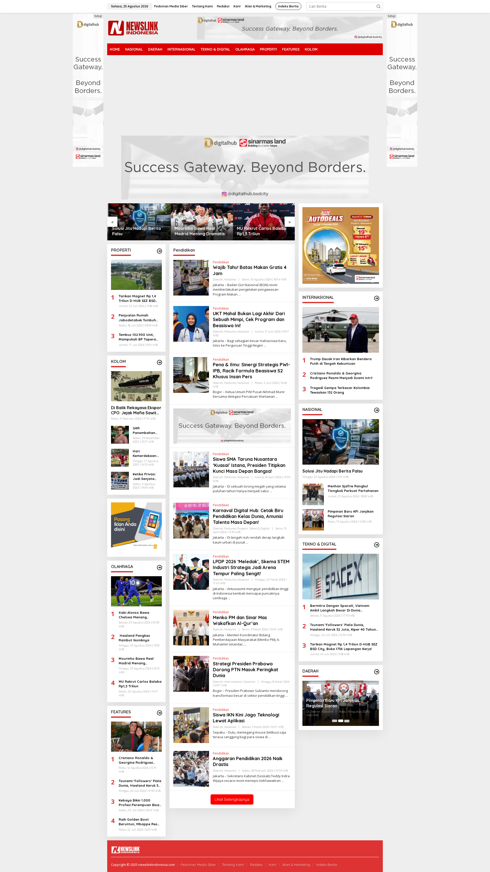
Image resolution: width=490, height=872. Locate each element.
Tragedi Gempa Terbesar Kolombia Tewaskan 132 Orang (340, 389)
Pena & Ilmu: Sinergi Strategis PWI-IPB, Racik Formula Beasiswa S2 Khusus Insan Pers (251, 371)
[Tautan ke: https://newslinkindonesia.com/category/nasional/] (377, 410)
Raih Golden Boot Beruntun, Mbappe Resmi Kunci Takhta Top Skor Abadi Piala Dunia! (140, 821)
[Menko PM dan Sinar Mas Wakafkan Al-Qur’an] (245, 644)
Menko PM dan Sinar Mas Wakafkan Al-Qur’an (240, 620)
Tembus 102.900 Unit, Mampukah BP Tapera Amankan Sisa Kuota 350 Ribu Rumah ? (140, 337)
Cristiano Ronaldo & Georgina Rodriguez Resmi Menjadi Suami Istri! (136, 760)
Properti (242, 528)
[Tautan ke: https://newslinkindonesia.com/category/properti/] (159, 251)
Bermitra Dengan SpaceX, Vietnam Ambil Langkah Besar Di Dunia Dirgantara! (339, 607)
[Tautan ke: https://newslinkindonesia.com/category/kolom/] (159, 362)
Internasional (233, 682)
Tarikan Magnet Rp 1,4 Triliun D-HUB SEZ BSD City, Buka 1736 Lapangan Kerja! (137, 298)
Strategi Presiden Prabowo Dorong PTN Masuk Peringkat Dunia (245, 670)
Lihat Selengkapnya (232, 799)
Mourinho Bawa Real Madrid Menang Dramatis (199, 231)
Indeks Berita (326, 865)
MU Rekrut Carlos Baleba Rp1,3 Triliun (261, 231)
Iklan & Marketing (296, 865)
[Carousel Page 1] (334, 721)
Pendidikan (221, 262)
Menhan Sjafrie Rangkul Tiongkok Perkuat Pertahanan (353, 488)
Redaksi (256, 865)
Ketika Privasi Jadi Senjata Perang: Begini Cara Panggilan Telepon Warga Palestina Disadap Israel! (146, 476)
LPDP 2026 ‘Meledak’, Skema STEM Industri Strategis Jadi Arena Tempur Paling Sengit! (251, 567)
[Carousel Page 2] (340, 721)
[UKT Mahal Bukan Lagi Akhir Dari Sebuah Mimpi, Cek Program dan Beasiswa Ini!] (265, 345)
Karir (272, 865)
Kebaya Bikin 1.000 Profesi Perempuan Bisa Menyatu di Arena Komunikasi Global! (139, 802)
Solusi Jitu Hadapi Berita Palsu (135, 231)
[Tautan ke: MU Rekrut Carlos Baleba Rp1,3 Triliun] (263, 221)
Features (230, 331)
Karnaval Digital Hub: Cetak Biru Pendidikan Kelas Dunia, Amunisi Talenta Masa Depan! (248, 516)
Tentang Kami (233, 865)
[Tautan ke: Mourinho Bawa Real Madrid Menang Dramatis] (201, 221)
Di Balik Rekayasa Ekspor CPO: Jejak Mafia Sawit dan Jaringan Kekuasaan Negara (136, 410)
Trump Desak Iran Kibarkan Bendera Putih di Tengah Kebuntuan (341, 361)
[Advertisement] (245, 97)
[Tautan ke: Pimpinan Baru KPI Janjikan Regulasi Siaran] (313, 519)
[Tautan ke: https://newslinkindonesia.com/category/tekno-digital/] (377, 545)
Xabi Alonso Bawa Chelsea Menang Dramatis (134, 614)
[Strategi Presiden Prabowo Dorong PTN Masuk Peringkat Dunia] (286, 695)
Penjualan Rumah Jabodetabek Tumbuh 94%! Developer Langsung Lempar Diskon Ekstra (140, 317)
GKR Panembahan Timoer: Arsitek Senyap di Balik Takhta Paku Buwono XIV (146, 430)
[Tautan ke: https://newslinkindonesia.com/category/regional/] (377, 672)
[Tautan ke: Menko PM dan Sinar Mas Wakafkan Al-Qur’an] (191, 627)
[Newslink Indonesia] (133, 27)
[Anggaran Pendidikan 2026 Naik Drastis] (282, 781)
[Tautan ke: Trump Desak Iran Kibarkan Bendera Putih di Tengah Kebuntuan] (340, 329)
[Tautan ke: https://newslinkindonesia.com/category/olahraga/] (159, 567)
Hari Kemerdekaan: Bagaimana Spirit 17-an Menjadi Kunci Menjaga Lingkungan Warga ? (145, 453)
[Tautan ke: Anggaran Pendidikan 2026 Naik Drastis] (191, 768)
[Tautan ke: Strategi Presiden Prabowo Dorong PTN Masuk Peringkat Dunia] (191, 673)
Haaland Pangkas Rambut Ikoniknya (134, 637)
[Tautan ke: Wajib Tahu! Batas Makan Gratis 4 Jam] (191, 277)
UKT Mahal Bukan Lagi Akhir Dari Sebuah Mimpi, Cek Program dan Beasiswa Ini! (249, 319)
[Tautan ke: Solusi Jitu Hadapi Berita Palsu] (138, 221)
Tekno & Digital (259, 528)
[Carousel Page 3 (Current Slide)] (346, 721)
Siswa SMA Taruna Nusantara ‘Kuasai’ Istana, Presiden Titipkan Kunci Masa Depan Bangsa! (249, 465)
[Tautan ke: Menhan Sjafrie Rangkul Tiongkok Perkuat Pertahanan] (313, 493)
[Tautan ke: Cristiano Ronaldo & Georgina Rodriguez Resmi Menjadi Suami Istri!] (136, 737)
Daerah (218, 279)
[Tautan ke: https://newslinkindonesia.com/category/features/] (159, 713)
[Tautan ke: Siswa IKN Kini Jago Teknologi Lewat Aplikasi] (191, 724)
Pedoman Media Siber (198, 865)
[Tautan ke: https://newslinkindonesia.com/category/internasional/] (377, 298)
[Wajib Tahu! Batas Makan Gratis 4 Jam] (239, 294)
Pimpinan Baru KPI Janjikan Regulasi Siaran (351, 513)
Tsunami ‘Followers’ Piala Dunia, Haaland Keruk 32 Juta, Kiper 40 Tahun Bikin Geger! (140, 783)
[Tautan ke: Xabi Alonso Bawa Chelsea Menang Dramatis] (136, 591)
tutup (98, 16)
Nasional (230, 279)
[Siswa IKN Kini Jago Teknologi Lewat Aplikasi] (269, 737)
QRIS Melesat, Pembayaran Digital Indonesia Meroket (340, 703)
